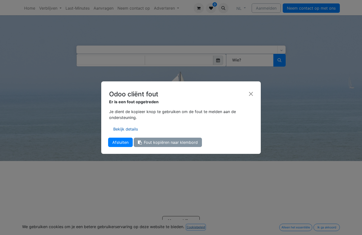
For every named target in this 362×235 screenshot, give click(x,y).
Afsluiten (120, 142)
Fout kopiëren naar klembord (171, 142)
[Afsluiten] (251, 94)
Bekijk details (125, 129)
